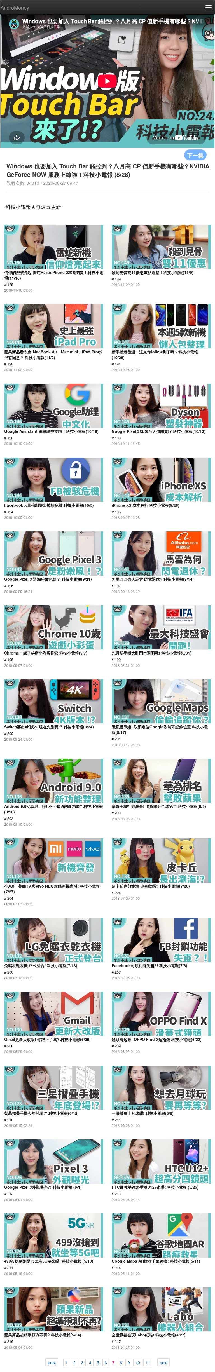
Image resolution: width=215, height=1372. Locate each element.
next (163, 1362)
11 (148, 1362)
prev (52, 1362)
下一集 (195, 155)
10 (137, 1362)
